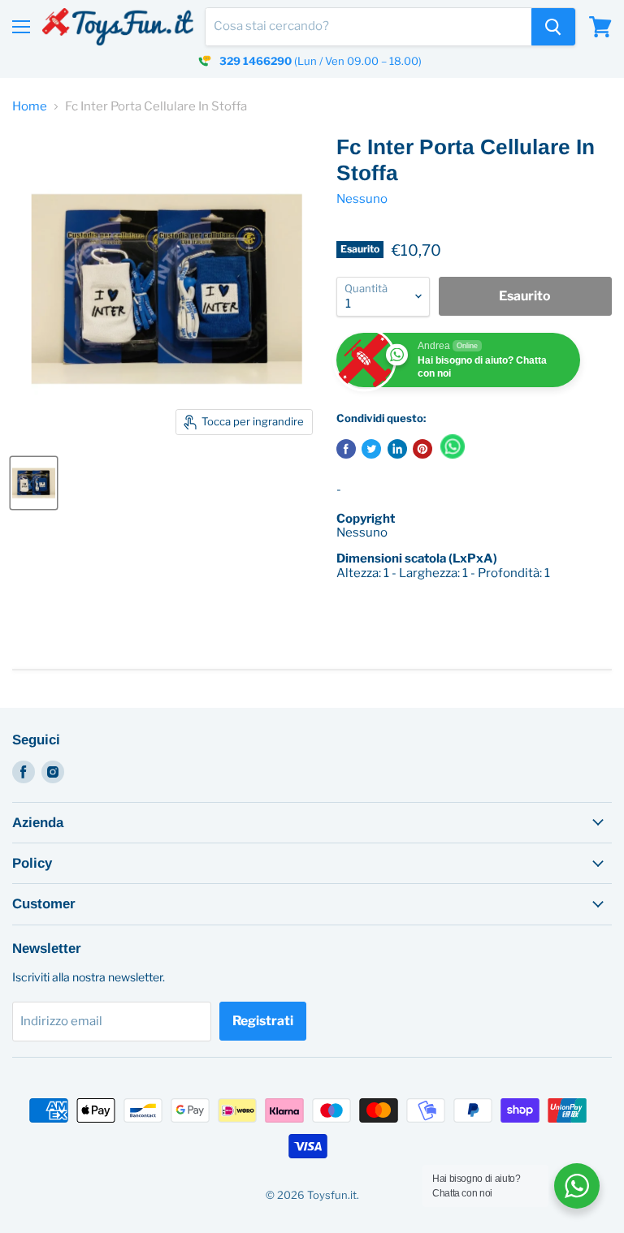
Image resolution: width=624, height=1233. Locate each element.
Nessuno (362, 199)
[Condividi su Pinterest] (422, 449)
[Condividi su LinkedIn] (397, 449)
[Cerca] (553, 26)
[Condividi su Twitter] (371, 449)
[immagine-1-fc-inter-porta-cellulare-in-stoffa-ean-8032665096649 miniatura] (34, 483)
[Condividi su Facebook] (346, 449)
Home (29, 107)
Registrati (262, 1020)
